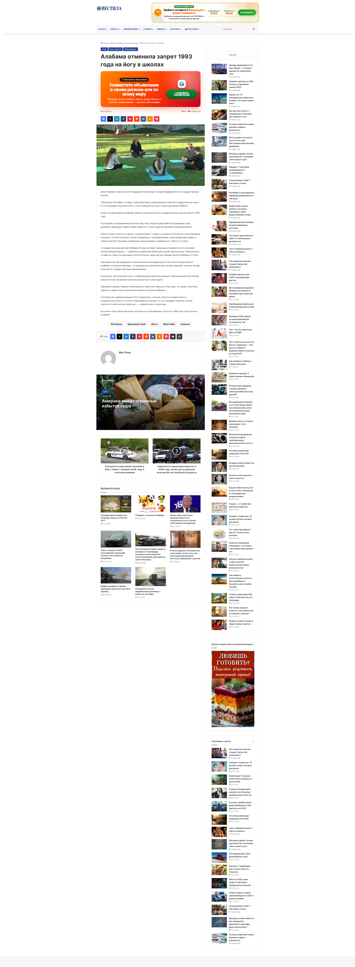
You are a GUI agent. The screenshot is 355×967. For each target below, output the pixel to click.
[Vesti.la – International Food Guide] (109, 8)
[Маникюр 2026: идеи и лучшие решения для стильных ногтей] (219, 320)
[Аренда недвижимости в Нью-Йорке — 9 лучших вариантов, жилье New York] (219, 69)
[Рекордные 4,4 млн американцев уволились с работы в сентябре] (150, 576)
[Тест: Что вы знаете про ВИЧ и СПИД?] (219, 333)
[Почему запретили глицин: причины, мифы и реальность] (219, 128)
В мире (106, 391)
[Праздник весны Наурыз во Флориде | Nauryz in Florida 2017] (116, 503)
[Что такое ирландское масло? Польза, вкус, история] (219, 533)
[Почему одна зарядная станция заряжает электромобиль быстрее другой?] (219, 389)
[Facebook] (103, 119)
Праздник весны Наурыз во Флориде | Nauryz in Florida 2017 (114, 518)
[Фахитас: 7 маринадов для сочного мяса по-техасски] (219, 870)
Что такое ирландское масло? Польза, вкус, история (240, 532)
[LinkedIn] (117, 119)
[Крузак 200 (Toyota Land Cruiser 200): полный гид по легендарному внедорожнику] (219, 491)
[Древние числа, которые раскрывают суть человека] (219, 425)
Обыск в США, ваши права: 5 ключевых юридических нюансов (240, 882)
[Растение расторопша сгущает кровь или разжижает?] (219, 265)
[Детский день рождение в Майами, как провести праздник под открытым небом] (219, 291)
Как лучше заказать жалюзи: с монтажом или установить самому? (241, 610)
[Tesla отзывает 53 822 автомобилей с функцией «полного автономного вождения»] (116, 539)
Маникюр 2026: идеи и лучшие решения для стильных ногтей (240, 319)
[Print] (179, 336)
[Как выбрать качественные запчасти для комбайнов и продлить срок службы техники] (219, 579)
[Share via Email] (173, 336)
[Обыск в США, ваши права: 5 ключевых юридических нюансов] (219, 883)
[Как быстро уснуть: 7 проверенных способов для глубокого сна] (219, 115)
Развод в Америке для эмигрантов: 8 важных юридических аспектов (240, 792)
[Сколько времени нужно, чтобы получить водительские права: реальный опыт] (219, 563)
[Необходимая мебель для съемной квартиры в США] (219, 308)
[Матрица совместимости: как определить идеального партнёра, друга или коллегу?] (219, 922)
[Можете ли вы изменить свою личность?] (219, 479)
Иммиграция (131, 29)
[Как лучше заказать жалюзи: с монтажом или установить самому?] (219, 611)
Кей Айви (170, 324)
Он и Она (175, 29)
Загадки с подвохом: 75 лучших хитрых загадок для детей (240, 519)
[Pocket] (156, 119)
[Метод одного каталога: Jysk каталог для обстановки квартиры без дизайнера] (219, 141)
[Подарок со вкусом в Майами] (150, 503)
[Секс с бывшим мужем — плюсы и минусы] (219, 252)
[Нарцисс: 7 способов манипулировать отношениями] (219, 171)
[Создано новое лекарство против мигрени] (219, 467)
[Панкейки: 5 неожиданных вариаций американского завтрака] (219, 196)
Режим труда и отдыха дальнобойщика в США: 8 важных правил (241, 895)
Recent (233, 55)
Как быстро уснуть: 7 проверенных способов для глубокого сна (240, 114)
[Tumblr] (123, 119)
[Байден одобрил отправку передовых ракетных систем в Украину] (116, 575)
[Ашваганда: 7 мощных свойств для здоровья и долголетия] (219, 779)
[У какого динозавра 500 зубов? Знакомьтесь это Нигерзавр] (219, 598)
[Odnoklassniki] (150, 119)
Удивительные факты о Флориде (126, 403)
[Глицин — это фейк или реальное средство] (219, 507)
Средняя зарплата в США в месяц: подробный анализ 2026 (241, 84)
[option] (150, 402)
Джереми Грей (137, 324)
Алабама (117, 324)
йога (155, 324)
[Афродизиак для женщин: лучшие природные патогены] (219, 226)
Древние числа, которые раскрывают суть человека (241, 424)
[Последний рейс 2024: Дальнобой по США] (219, 857)
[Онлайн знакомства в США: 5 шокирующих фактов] (219, 278)
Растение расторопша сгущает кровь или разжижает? (240, 264)
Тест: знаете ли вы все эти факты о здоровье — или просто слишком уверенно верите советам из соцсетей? (241, 348)
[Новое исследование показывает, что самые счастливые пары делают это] (219, 546)
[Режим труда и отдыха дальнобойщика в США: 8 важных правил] (219, 896)
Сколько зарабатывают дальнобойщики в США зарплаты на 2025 (240, 805)
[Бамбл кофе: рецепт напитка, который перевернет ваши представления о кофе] (219, 210)
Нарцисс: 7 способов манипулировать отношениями (239, 170)
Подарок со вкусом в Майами (149, 515)
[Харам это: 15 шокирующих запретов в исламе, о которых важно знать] (219, 98)
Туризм (147, 29)
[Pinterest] (130, 119)
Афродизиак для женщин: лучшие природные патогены (241, 225)
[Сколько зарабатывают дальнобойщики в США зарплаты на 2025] (219, 806)
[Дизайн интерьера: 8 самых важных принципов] (219, 377)
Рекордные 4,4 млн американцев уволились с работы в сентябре (147, 591)
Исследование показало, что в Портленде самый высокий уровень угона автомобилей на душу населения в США (241, 408)
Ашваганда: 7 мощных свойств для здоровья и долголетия (240, 779)
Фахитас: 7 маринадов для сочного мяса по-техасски (240, 869)
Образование (130, 49)
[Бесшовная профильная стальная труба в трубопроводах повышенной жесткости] (219, 438)
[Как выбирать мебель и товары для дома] (219, 365)
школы (186, 324)
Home (105, 43)
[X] (110, 119)
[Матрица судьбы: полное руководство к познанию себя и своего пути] (219, 157)
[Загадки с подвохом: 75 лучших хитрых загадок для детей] (219, 520)
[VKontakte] (143, 119)
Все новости (115, 49)
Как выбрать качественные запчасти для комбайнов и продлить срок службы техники (240, 581)
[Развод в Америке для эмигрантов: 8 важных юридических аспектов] (219, 793)
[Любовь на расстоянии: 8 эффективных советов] (219, 625)
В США (101, 29)
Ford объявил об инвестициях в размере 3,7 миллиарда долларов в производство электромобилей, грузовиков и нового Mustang (150, 554)
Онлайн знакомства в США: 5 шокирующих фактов (239, 277)
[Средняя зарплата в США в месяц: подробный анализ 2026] (219, 85)
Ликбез (161, 29)
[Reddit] (137, 119)
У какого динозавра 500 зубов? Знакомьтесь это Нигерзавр (241, 597)
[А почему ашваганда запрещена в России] (219, 454)
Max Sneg (125, 352)
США (112, 43)
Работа (114, 29)
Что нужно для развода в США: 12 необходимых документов (241, 238)
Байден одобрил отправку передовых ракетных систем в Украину (115, 589)
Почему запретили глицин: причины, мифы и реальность (241, 127)
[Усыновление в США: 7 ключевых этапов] (219, 184)
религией (105, 269)
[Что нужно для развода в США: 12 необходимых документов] (219, 239)
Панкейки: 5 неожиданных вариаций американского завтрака (241, 195)
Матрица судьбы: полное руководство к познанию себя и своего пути (241, 156)
